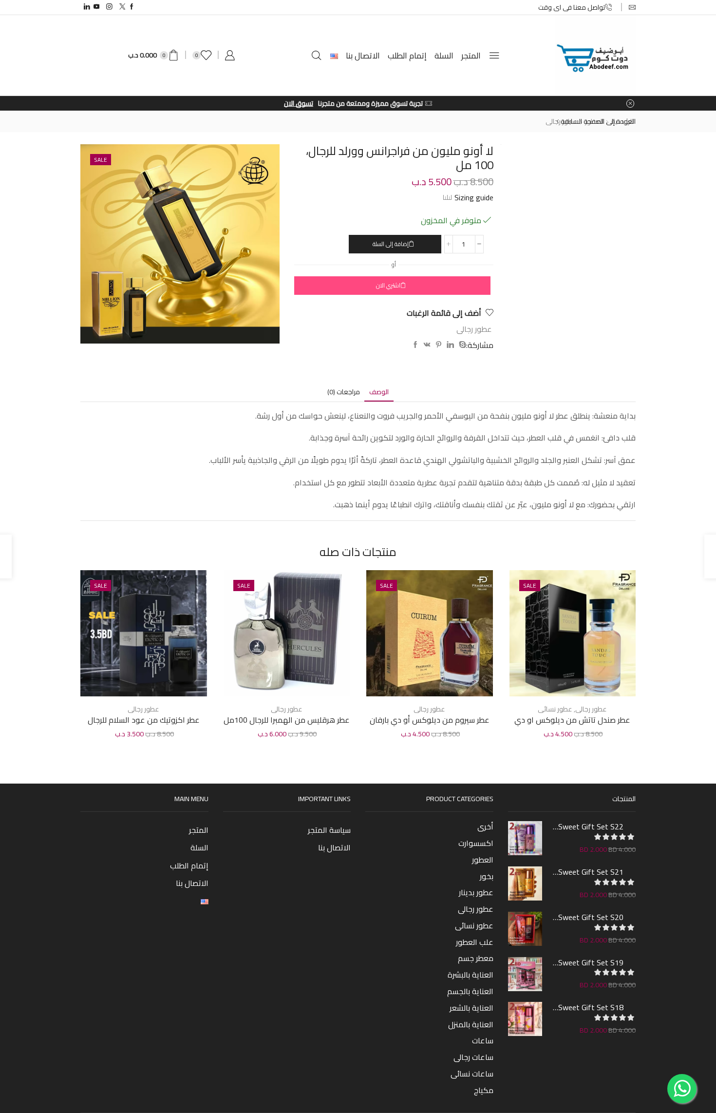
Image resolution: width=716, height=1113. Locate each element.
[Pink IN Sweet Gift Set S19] (525, 974)
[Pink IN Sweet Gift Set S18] (525, 1019)
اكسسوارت (475, 843)
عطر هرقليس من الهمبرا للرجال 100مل (287, 720)
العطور (482, 859)
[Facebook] (132, 7)
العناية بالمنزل (470, 1024)
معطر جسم (475, 958)
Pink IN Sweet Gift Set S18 (588, 1007)
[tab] (379, 392)
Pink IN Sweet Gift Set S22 (588, 826)
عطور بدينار (476, 892)
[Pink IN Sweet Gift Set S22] (525, 838)
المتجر (471, 55)
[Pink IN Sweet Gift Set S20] (525, 929)
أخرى (485, 827)
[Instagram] (109, 7)
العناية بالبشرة (470, 974)
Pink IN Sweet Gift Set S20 (588, 917)
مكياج (483, 1089)
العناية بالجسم (470, 991)
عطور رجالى (474, 329)
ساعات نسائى (472, 1073)
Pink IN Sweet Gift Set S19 (588, 962)
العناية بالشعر (471, 1007)
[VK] (427, 345)
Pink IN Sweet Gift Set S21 (588, 871)
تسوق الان (298, 103)
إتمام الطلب (407, 55)
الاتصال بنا (363, 55)
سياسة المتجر (329, 830)
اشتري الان (388, 285)
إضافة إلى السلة (391, 243)
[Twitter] (122, 7)
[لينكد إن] (450, 345)
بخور (486, 876)
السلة (443, 55)
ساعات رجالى (473, 1057)
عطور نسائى (555, 709)
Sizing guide (473, 197)
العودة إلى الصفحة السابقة (598, 121)
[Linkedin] (87, 7)
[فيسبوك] (415, 345)
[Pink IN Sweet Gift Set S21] (525, 883)
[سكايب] (461, 345)
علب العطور (474, 942)
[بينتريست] (438, 345)
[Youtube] (97, 7)
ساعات (482, 1040)
